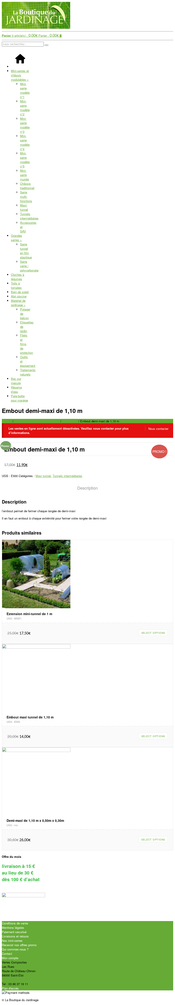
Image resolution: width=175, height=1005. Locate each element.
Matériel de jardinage (18, 302)
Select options (153, 632)
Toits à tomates (16, 285)
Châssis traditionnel (27, 185)
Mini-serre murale (24, 174)
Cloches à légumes (17, 276)
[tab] (87, 488)
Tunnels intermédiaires (29, 216)
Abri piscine (18, 296)
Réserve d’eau (16, 389)
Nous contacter (158, 428)
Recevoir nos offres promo (19, 945)
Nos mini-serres (12, 940)
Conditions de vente (15, 923)
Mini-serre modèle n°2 (25, 107)
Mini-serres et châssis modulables (20, 75)
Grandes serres (16, 237)
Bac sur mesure (16, 380)
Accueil (7, 421)
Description (87, 488)
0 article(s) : (20, 35)
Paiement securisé (14, 932)
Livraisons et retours (15, 936)
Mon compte (10, 958)
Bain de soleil (20, 292)
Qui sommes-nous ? (15, 949)
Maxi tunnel (69, 421)
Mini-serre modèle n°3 (25, 125)
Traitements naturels (28, 372)
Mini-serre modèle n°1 (25, 90)
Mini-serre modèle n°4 (25, 142)
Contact (7, 953)
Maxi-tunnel (24, 207)
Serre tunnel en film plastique (26, 250)
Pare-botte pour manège (19, 398)
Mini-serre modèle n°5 (25, 159)
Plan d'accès (10, 988)
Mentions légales (13, 927)
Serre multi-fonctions (26, 196)
